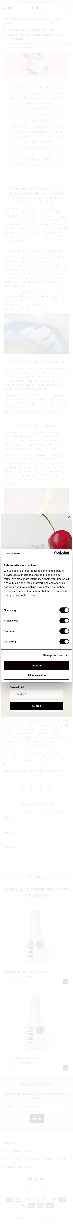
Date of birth (17, 687)
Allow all (36, 665)
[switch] (64, 620)
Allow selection (37, 675)
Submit (36, 705)
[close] (69, 517)
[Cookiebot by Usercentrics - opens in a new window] (54, 553)
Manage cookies (52, 655)
